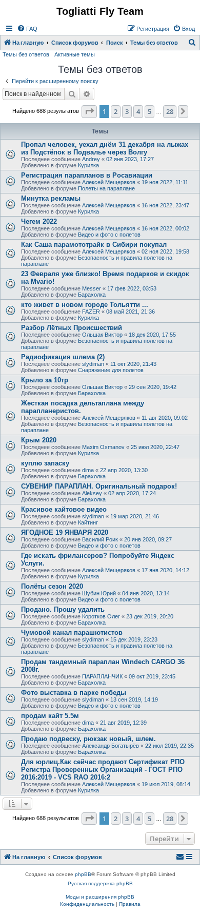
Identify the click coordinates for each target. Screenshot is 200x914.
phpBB (83, 874)
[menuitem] (27, 29)
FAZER (91, 311)
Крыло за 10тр (44, 380)
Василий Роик (100, 539)
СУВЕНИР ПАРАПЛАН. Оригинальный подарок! (99, 486)
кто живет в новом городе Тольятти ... (84, 304)
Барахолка (92, 294)
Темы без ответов (26, 54)
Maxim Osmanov (103, 447)
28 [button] (169, 111)
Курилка (88, 165)
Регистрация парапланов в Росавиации (86, 175)
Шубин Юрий (99, 593)
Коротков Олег (101, 616)
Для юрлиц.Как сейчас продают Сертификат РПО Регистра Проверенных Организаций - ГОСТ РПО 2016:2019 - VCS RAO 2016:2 (103, 769)
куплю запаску (45, 463)
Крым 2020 (38, 440)
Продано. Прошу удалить (63, 609)
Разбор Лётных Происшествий (71, 328)
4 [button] (138, 111)
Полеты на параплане (106, 188)
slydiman (93, 364)
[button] (89, 111)
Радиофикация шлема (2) (63, 357)
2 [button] (115, 111)
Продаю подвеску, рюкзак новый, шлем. (88, 739)
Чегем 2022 (39, 221)
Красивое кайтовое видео (64, 509)
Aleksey (92, 493)
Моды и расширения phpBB (100, 897)
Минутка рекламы (51, 198)
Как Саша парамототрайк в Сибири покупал (94, 244)
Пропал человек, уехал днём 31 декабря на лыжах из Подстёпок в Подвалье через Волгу (104, 148)
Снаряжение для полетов (111, 370)
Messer (91, 288)
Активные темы (74, 54)
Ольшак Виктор (102, 335)
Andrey (91, 159)
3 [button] (127, 111)
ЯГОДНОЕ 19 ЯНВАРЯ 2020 (64, 532)
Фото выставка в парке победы (73, 692)
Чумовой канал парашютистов (72, 632)
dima (88, 470)
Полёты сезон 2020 (52, 586)
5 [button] (149, 111)
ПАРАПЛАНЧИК (102, 676)
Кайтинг (88, 522)
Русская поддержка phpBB (100, 883)
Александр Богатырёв (110, 746)
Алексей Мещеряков (108, 182)
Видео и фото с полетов (109, 234)
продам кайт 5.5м (50, 715)
